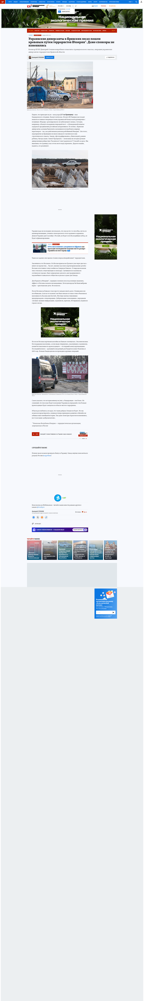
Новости (37, 30)
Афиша (104, 30)
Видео (16, 2)
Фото (10, 2)
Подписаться (49, 57)
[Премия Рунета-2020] (50, 6)
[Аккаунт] (141, 2)
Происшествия (114, 2)
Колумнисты (103, 2)
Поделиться (111, 57)
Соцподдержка (81, 2)
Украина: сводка (60, 30)
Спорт (95, 2)
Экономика (50, 2)
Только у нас (44, 30)
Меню (2, 2)
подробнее (47, 455)
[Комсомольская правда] (35, 6)
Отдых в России (75, 30)
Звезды (64, 2)
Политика (34, 2)
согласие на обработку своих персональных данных (104, 616)
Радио (96, 6)
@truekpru (40, 507)
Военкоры (51, 30)
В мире (58, 2)
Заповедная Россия (86, 30)
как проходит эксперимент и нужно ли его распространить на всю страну (67, 249)
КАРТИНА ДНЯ (38, 523)
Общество (42, 2)
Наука (90, 2)
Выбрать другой (65, 11)
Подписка (112, 6)
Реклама (103, 6)
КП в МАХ (68, 30)
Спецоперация (24, 2)
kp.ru (85, 512)
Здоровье (72, 2)
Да (59, 11)
